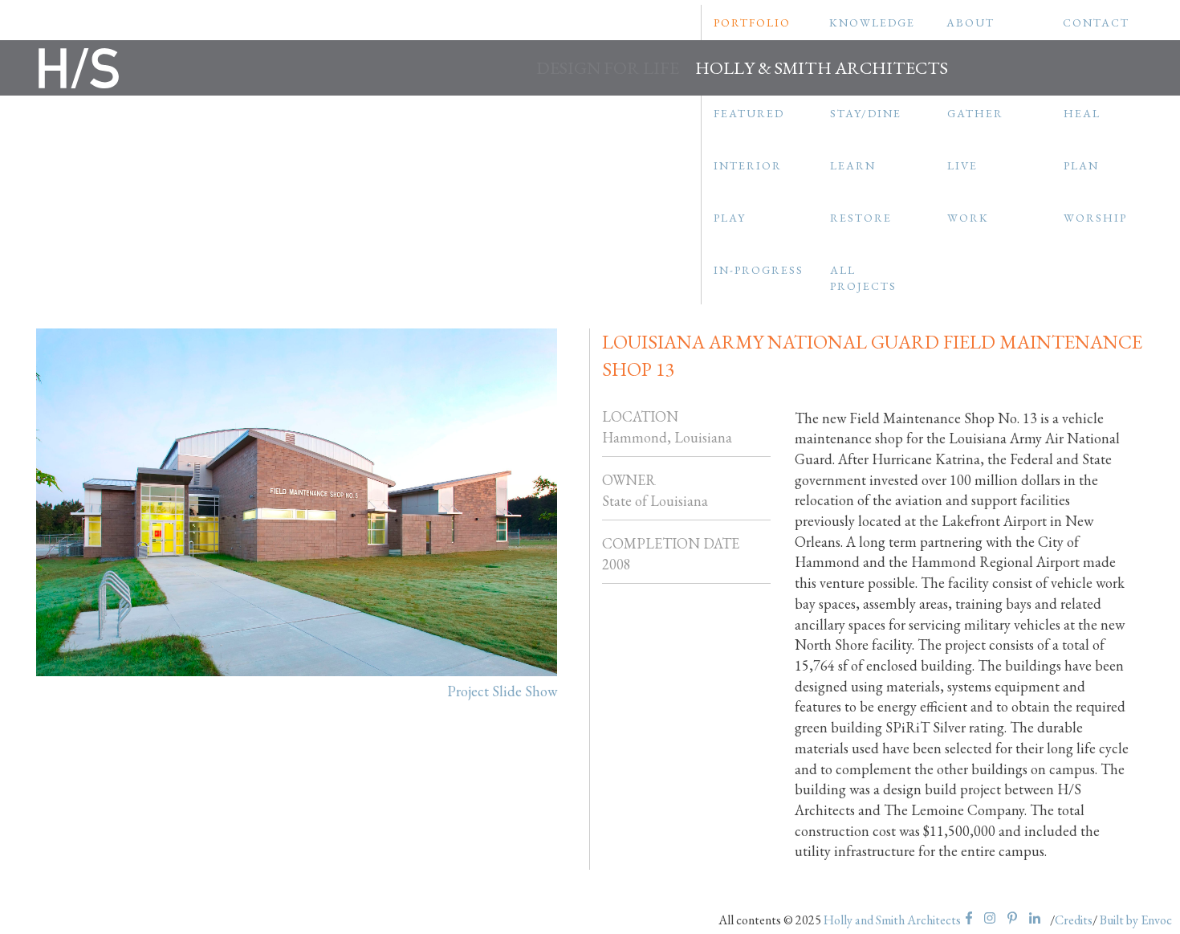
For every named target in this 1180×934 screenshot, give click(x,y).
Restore (861, 217)
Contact (1096, 22)
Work (968, 217)
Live (962, 165)
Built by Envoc (1136, 920)
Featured (749, 113)
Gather (975, 113)
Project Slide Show (502, 691)
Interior (748, 165)
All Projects (863, 278)
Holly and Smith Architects (892, 920)
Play (730, 217)
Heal (1082, 113)
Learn (853, 165)
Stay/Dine (865, 113)
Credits (1074, 920)
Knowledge (872, 22)
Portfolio (752, 22)
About (970, 22)
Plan (1081, 165)
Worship (1095, 217)
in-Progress (759, 270)
